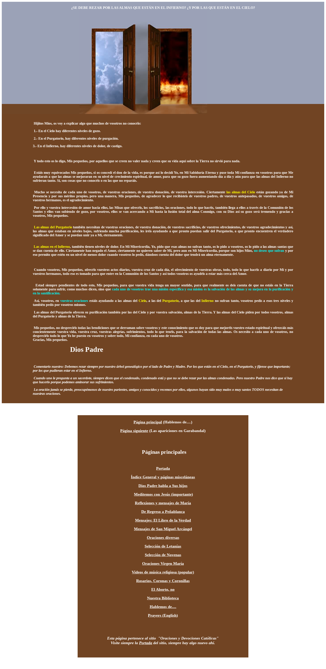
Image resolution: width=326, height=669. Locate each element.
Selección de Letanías (163, 546)
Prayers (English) (163, 615)
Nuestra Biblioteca (163, 598)
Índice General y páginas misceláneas (163, 477)
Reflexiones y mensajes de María (163, 503)
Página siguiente (134, 430)
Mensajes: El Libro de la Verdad (163, 520)
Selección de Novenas (163, 555)
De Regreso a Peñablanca (163, 511)
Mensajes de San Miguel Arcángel (163, 529)
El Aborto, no (163, 589)
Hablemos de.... (163, 606)
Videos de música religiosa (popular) (163, 572)
